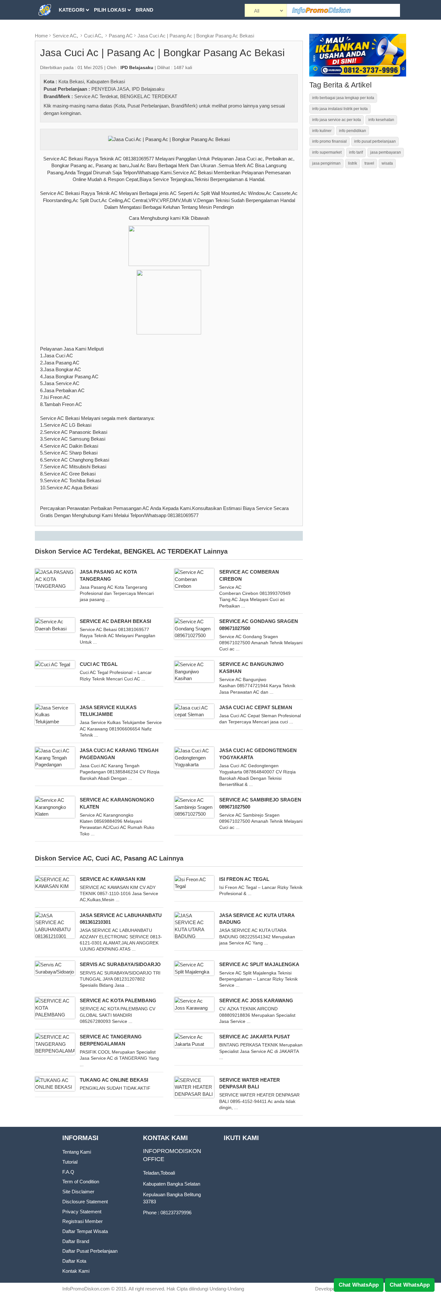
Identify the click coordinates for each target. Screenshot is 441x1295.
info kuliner (322, 130)
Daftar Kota (74, 1261)
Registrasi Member (82, 1221)
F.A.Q (68, 1172)
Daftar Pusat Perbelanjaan (90, 1251)
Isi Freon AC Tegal (244, 879)
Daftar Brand (75, 1241)
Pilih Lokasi (110, 10)
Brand (144, 10)
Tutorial (69, 1162)
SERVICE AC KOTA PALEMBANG (118, 1000)
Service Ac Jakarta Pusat (254, 1036)
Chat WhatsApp (359, 1285)
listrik (352, 163)
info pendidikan (352, 130)
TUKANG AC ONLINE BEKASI (114, 1080)
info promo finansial (329, 141)
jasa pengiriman (326, 163)
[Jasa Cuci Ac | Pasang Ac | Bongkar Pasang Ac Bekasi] (169, 139)
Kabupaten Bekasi (106, 81)
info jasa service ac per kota (336, 119)
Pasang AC (121, 35)
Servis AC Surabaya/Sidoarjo (120, 964)
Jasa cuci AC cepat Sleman (255, 707)
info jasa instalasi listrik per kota (340, 109)
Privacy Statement (81, 1211)
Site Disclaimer (78, 1191)
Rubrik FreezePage (85, 29)
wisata (387, 163)
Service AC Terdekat (96, 96)
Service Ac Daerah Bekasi (115, 621)
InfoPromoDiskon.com (86, 1288)
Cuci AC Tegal (99, 664)
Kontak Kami (75, 1271)
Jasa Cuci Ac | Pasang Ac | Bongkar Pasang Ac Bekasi (196, 35)
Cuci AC (92, 35)
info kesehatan (381, 119)
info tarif (356, 152)
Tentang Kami (76, 1152)
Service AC (65, 35)
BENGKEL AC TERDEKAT (148, 96)
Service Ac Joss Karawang (256, 1000)
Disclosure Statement (85, 1201)
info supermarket (327, 152)
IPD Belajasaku (148, 89)
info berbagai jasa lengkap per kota (343, 98)
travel (369, 163)
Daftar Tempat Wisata (85, 1231)
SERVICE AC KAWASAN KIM (113, 879)
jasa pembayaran (385, 152)
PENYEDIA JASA (110, 89)
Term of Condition (80, 1181)
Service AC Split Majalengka (259, 964)
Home (41, 35)
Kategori (71, 10)
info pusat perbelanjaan (375, 141)
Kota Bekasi (71, 81)
